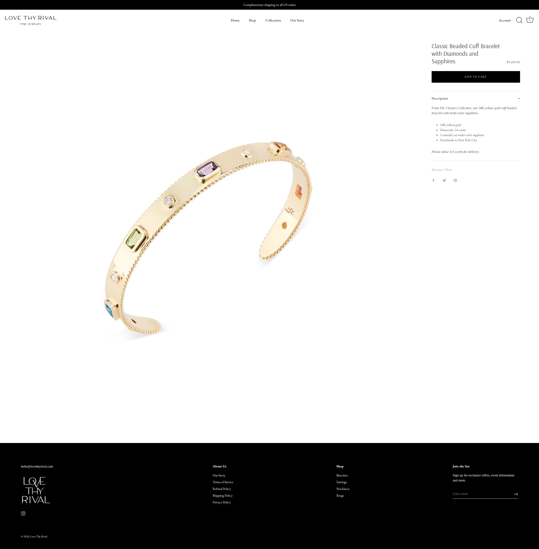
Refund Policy (222, 489)
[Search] (519, 20)
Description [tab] (440, 98)
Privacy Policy (222, 502)
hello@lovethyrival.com (37, 466)
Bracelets (342, 475)
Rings (340, 495)
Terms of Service (223, 482)
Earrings (341, 482)
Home (235, 20)
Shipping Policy (223, 495)
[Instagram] (23, 513)
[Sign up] (516, 494)
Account (505, 20)
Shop (252, 20)
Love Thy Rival (38, 536)
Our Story (297, 20)
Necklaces (343, 489)
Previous (437, 169)
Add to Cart (475, 76)
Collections (273, 20)
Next (448, 169)
